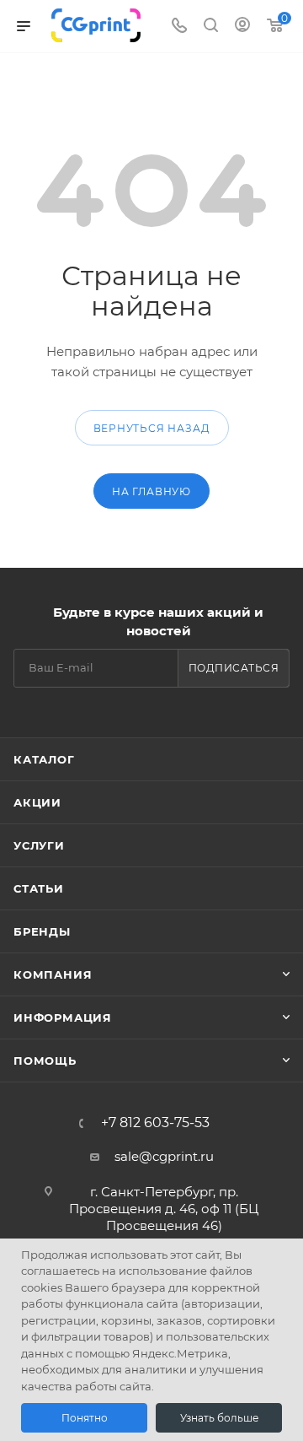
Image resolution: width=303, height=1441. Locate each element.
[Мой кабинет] (242, 27)
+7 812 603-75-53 (155, 1123)
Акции (37, 802)
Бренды (42, 931)
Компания (52, 974)
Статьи (38, 888)
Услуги (39, 845)
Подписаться (234, 667)
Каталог (44, 759)
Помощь (45, 1060)
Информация (62, 1017)
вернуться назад (151, 428)
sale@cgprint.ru (164, 1156)
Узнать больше (219, 1417)
